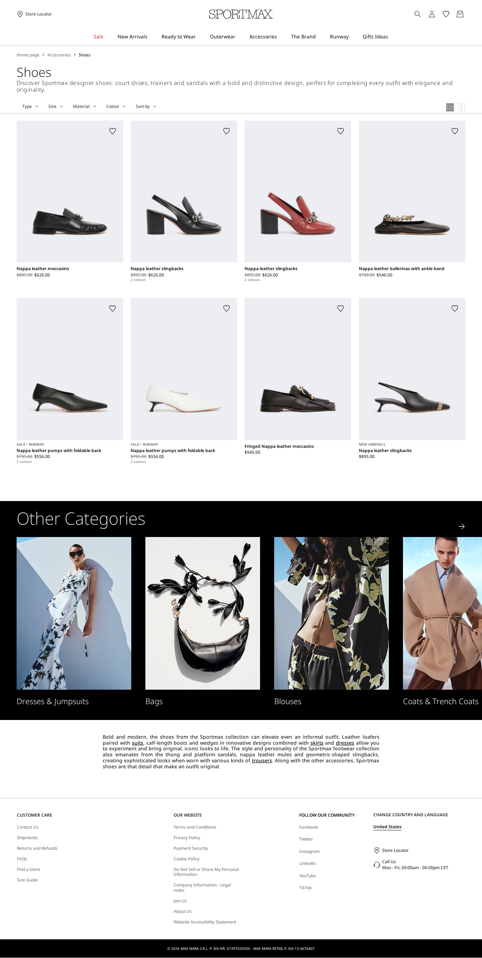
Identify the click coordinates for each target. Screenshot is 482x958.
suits (137, 742)
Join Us (180, 900)
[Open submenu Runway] (353, 37)
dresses (345, 742)
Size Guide (27, 880)
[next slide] (461, 526)
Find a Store (28, 869)
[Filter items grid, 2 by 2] (461, 107)
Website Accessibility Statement (205, 922)
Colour (112, 106)
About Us (183, 911)
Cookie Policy (186, 858)
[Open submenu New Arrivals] (152, 37)
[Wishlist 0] (446, 14)
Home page (28, 55)
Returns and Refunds (37, 848)
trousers (262, 760)
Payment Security (191, 848)
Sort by (143, 106)
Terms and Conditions (195, 827)
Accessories (59, 55)
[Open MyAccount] (438, 14)
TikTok (305, 888)
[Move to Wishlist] (112, 131)
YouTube (307, 876)
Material (81, 106)
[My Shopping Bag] (460, 14)
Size (52, 106)
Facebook (308, 827)
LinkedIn (307, 863)
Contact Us (27, 827)
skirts (317, 742)
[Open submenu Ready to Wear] (200, 37)
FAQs (22, 858)
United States (387, 827)
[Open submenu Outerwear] (239, 37)
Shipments (27, 837)
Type (27, 106)
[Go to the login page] (431, 14)
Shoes (85, 55)
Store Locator (395, 850)
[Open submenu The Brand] (320, 37)
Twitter (306, 839)
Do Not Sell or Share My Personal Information (206, 872)
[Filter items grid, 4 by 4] (450, 107)
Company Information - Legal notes (202, 888)
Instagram (309, 851)
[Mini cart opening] (468, 14)
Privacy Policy (187, 837)
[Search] (417, 14)
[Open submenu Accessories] (281, 37)
